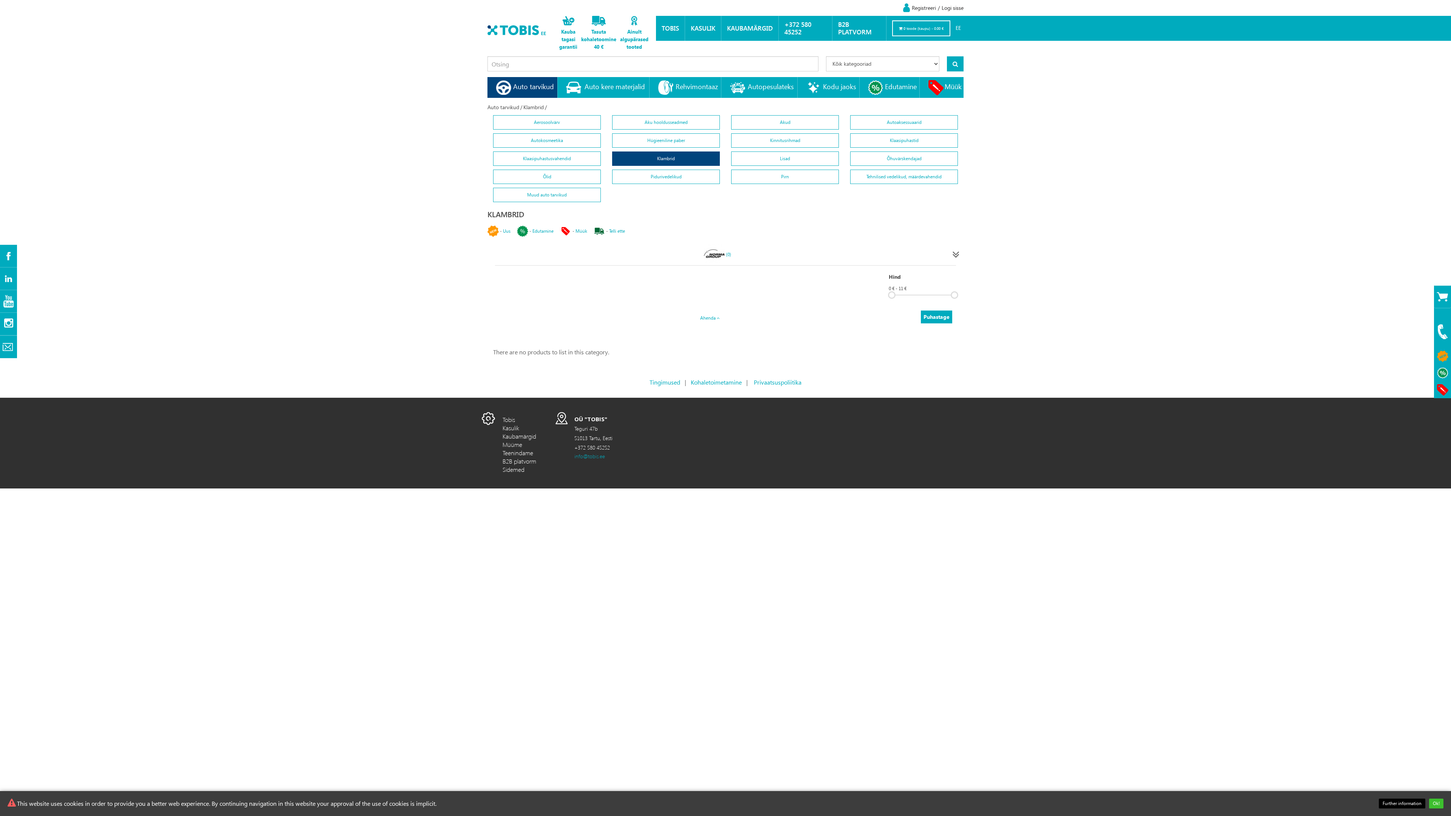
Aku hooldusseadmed (666, 122)
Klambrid (533, 107)
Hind (895, 276)
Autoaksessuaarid (904, 122)
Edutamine (901, 86)
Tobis (670, 28)
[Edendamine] (1442, 373)
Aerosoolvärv (547, 122)
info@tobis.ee (589, 456)
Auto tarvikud (533, 86)
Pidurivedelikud (666, 176)
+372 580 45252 (797, 28)
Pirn (785, 176)
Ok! (1436, 803)
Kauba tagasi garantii (568, 39)
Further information (1402, 803)
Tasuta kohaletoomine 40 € (598, 39)
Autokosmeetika (547, 140)
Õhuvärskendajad (904, 158)
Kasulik (703, 28)
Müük (953, 86)
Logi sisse (953, 7)
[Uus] (1442, 356)
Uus (506, 231)
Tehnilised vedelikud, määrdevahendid (904, 176)
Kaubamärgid (750, 28)
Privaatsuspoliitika (777, 382)
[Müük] (1442, 389)
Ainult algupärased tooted (634, 39)
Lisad (785, 158)
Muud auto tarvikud (547, 195)
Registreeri (924, 7)
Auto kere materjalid (615, 86)
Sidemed (513, 469)
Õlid (547, 176)
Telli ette (617, 231)
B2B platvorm (855, 28)
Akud (785, 122)
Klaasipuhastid (904, 140)
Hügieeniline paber (666, 140)
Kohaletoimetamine (716, 382)
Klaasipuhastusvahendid (547, 158)
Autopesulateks (771, 86)
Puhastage (937, 316)
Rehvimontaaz (697, 86)
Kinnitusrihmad (785, 140)
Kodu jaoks (839, 86)
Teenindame (518, 453)
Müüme (512, 444)
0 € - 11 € (897, 288)
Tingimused (665, 382)
